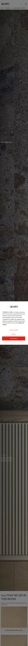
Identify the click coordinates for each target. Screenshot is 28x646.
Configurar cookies (13, 330)
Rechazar (13, 334)
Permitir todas (13, 338)
